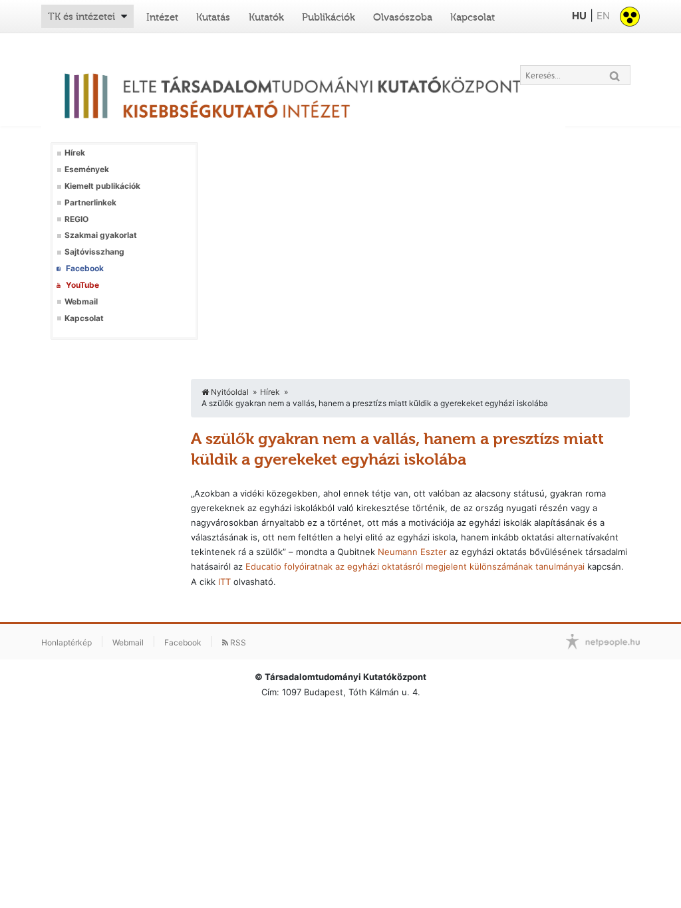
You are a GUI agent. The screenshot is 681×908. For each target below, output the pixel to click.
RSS (237, 642)
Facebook (85, 269)
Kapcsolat (472, 17)
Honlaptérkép (66, 642)
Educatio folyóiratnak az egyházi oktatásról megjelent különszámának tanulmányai (415, 566)
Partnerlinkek (90, 203)
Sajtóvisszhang (94, 252)
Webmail (81, 302)
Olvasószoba (402, 17)
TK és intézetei (81, 17)
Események (87, 169)
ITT (224, 581)
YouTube (82, 285)
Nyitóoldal (229, 392)
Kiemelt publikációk (102, 186)
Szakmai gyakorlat (101, 235)
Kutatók (266, 17)
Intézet (162, 17)
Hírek (75, 153)
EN (603, 15)
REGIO (76, 219)
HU (579, 15)
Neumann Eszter (412, 551)
